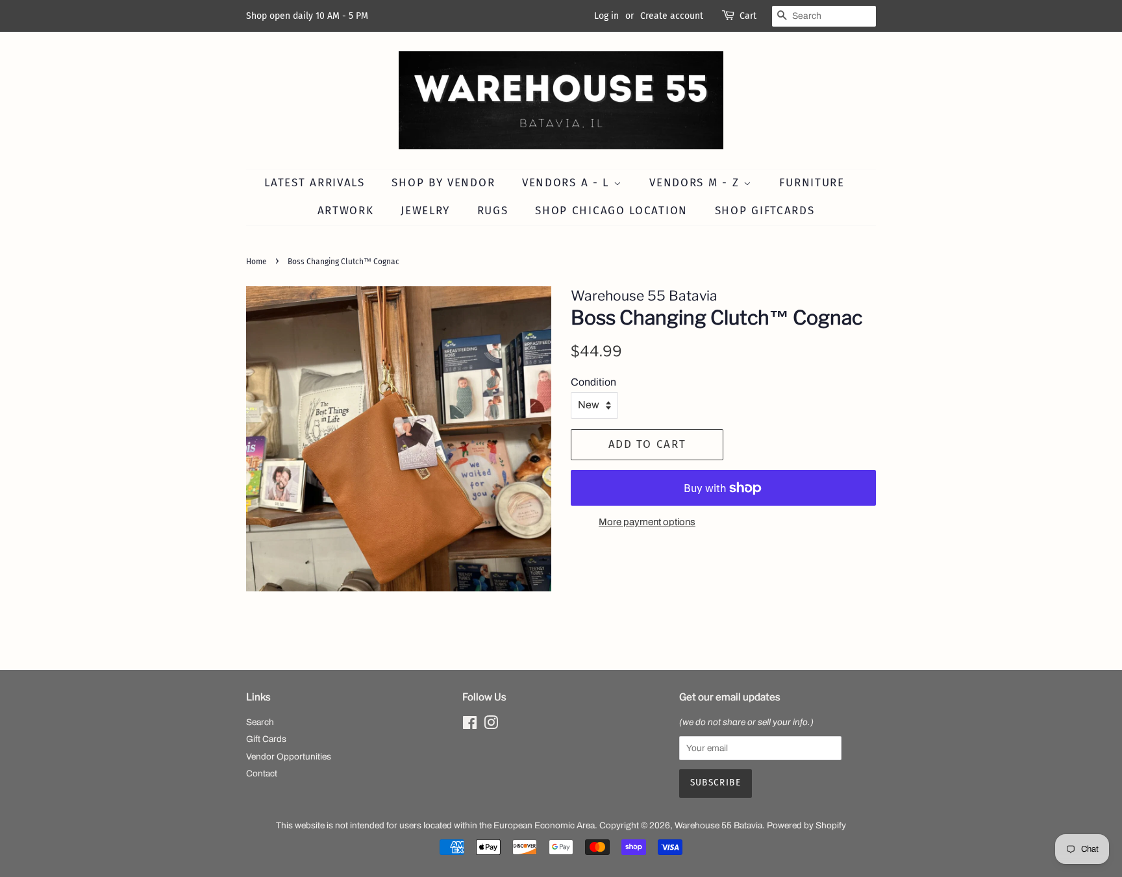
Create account (671, 15)
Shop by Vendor (443, 183)
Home (256, 261)
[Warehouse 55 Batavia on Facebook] (469, 725)
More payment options (647, 522)
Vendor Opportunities (288, 756)
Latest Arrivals (314, 183)
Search (260, 722)
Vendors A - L (568, 183)
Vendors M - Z (696, 183)
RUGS (492, 210)
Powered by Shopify (806, 825)
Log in (606, 15)
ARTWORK (346, 210)
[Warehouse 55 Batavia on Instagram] (491, 725)
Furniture (811, 183)
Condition (593, 382)
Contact (261, 773)
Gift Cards (266, 739)
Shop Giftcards (765, 210)
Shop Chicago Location (611, 210)
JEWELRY (425, 210)
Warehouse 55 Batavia (718, 825)
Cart (748, 15)
